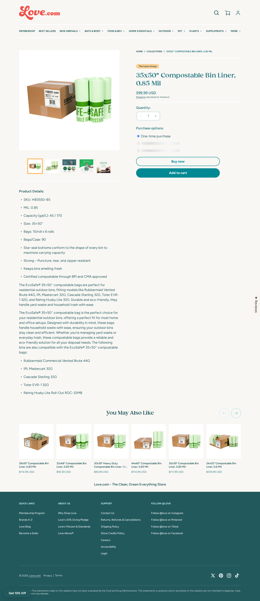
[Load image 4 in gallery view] (86, 166)
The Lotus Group (147, 66)
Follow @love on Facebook (167, 533)
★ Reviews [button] (256, 304)
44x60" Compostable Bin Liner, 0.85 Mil (146, 465)
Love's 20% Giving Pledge (73, 519)
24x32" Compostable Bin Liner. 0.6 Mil (221, 465)
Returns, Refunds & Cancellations (121, 519)
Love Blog (25, 526)
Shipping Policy (110, 526)
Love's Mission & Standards (74, 526)
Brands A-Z (26, 519)
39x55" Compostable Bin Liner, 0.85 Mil (34, 465)
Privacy (47, 575)
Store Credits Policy (112, 533)
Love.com (35, 575)
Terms (58, 575)
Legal (104, 553)
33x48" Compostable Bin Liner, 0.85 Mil (72, 465)
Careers (105, 540)
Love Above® (66, 533)
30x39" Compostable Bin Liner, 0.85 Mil (184, 465)
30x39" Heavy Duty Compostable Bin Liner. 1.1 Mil (109, 465)
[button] (70, 31)
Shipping (140, 97)
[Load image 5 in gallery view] (103, 166)
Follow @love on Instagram (167, 513)
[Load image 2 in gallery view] (52, 166)
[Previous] (224, 413)
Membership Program (32, 513)
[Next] (236, 413)
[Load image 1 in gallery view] (35, 166)
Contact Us (107, 513)
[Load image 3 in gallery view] (69, 166)
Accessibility (108, 546)
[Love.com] (39, 13)
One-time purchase (155, 136)
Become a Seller (28, 533)
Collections (154, 51)
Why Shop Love (67, 513)
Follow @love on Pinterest (166, 519)
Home (139, 51)
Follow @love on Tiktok (165, 526)
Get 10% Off (17, 593)
